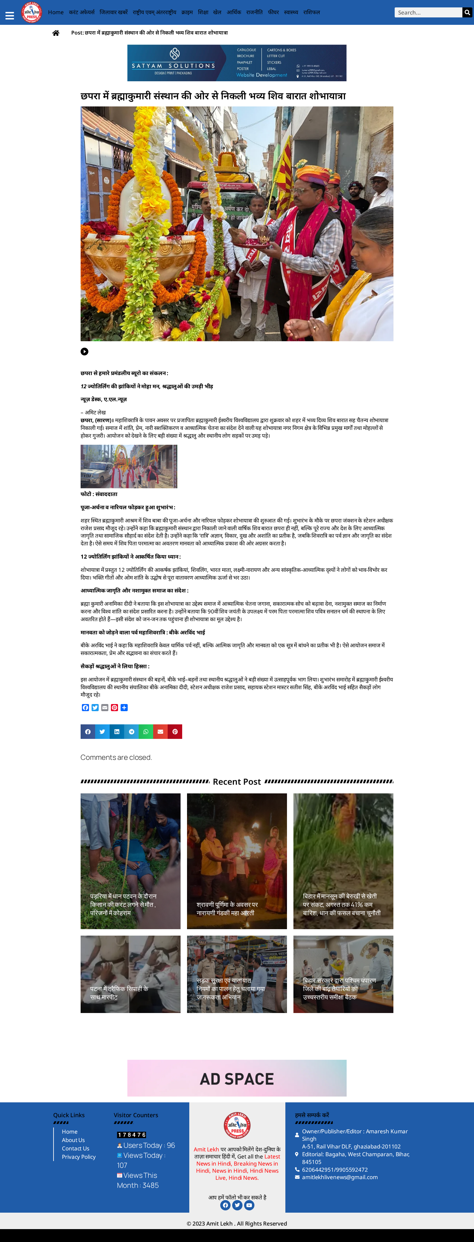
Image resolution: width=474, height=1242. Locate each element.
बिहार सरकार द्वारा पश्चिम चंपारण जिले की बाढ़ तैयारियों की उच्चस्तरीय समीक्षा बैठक (339, 988)
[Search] (467, 12)
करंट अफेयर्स (81, 12)
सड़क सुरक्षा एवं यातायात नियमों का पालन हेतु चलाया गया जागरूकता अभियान (231, 988)
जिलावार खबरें (114, 12)
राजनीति (254, 12)
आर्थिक (234, 12)
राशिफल (311, 12)
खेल (217, 12)
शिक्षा (203, 12)
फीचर (273, 12)
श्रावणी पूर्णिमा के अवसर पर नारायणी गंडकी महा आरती (227, 908)
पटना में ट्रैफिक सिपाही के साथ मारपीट (119, 992)
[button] (88, 731)
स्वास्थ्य (291, 12)
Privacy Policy (79, 1156)
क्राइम (187, 12)
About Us (73, 1140)
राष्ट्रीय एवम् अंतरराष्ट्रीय (154, 12)
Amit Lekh (105, 926)
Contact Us (75, 1148)
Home (56, 12)
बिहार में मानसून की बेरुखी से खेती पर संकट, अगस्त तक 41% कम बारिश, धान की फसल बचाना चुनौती (342, 904)
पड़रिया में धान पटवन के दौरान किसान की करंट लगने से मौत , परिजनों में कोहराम (123, 904)
